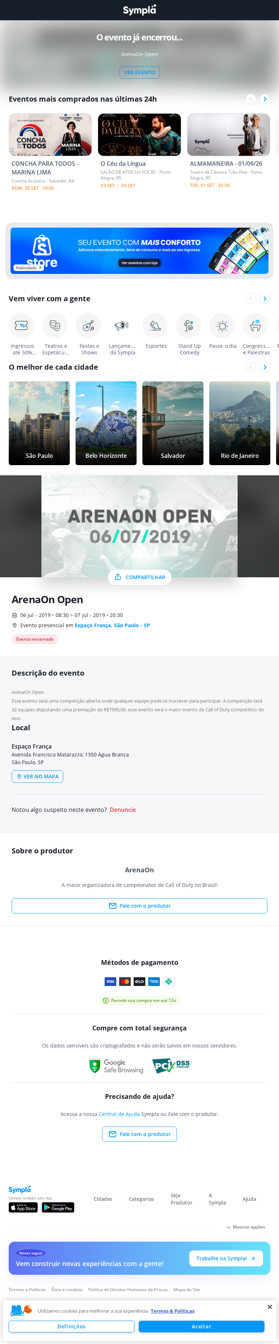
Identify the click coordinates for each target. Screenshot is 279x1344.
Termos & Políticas (172, 1311)
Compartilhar (145, 577)
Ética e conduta (67, 1289)
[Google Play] (58, 1207)
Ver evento (139, 72)
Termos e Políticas (27, 1289)
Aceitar (201, 1326)
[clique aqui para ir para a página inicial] (139, 10)
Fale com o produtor (145, 905)
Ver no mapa (41, 776)
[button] (21, 1311)
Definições (71, 1326)
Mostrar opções (249, 1227)
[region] (139, 1320)
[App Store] (23, 1207)
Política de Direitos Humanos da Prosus (128, 1289)
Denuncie (123, 809)
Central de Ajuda (119, 1114)
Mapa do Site (187, 1289)
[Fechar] (270, 1307)
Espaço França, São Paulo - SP (112, 625)
